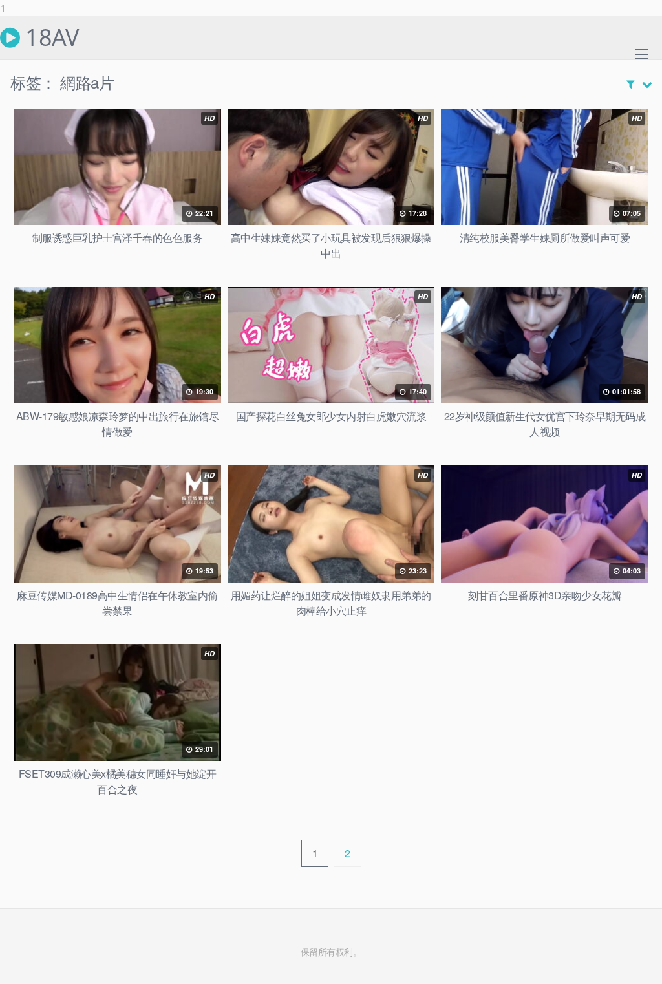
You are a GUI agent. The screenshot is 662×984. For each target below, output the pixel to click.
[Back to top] (626, 947)
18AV (49, 37)
